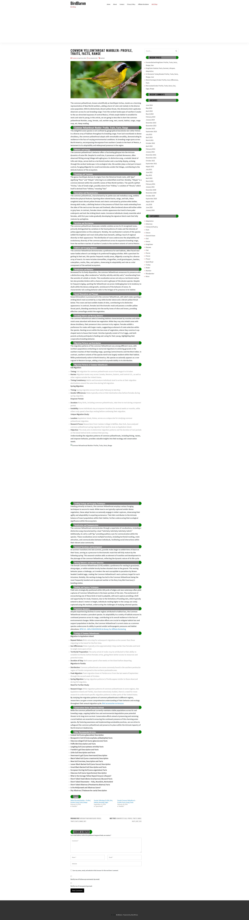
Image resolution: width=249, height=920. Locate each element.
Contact (122, 4)
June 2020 (149, 207)
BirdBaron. (119, 915)
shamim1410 (93, 58)
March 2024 (149, 114)
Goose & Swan (150, 236)
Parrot (148, 253)
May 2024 (149, 108)
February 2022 (150, 149)
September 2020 (151, 199)
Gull (147, 238)
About (115, 4)
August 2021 (150, 166)
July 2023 (149, 134)
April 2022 (149, 146)
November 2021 (151, 158)
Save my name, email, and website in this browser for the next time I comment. (95, 870)
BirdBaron (78, 3)
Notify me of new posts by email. (81, 886)
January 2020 (150, 210)
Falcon (148, 233)
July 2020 (149, 204)
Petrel (148, 256)
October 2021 (150, 161)
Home (108, 4)
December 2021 (151, 155)
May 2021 (149, 175)
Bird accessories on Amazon (113, 703)
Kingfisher (149, 244)
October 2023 (150, 129)
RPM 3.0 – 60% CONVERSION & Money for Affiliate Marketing (103, 629)
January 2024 (150, 120)
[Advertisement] (124, 29)
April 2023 (149, 137)
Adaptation (149, 221)
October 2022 (150, 143)
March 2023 (149, 140)
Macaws (148, 247)
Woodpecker (150, 273)
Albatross (149, 224)
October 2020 (150, 196)
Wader (148, 268)
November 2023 (151, 126)
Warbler (102, 58)
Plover (148, 259)
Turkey (148, 265)
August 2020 (150, 201)
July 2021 (149, 169)
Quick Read (149, 262)
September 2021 (151, 164)
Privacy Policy (131, 4)
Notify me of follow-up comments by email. (85, 879)
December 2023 (151, 123)
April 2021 (149, 178)
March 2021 (149, 181)
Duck (147, 230)
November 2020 (151, 193)
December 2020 (151, 190)
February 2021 (150, 184)
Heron (148, 241)
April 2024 (149, 111)
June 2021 (149, 172)
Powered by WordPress (130, 915)
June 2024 (149, 105)
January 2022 (150, 152)
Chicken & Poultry (152, 227)
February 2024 (150, 117)
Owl (147, 250)
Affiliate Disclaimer (143, 4)
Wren (147, 276)
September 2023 (151, 131)
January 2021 (150, 187)
